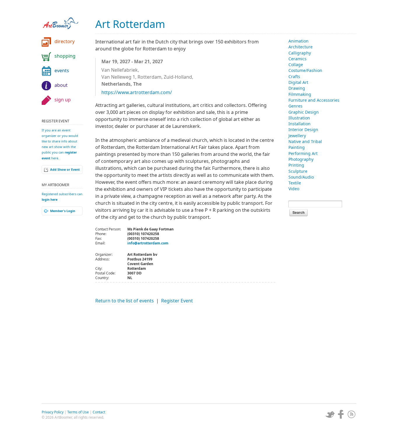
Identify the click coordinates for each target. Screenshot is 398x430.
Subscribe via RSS (351, 414)
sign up (62, 99)
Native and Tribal (305, 141)
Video (293, 188)
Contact (99, 412)
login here (49, 199)
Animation (298, 41)
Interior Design (303, 129)
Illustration (299, 118)
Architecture (300, 47)
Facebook (341, 414)
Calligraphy (299, 53)
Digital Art (298, 82)
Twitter (330, 414)
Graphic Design (303, 112)
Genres (295, 106)
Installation (299, 123)
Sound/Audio (301, 177)
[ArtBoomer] (65, 20)
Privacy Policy (53, 412)
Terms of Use (78, 412)
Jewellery (297, 135)
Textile (294, 183)
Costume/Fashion (305, 70)
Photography (301, 159)
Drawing (296, 88)
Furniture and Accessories (313, 100)
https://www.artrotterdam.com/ (136, 92)
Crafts (294, 76)
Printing (296, 165)
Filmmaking (299, 94)
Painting (296, 147)
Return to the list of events (124, 300)
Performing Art (303, 153)
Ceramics (297, 58)
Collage (295, 64)
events (61, 70)
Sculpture (297, 171)
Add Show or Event (65, 169)
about (61, 85)
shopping (64, 56)
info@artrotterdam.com (147, 243)
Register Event (177, 300)
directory (64, 41)
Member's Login (62, 211)
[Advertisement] (185, 351)
